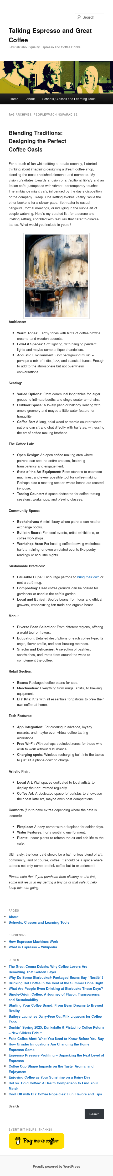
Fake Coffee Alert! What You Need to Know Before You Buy (56, 1038)
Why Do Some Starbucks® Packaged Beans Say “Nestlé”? (56, 977)
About (30, 98)
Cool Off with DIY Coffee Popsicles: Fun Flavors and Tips (55, 1093)
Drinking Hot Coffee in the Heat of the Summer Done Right (56, 982)
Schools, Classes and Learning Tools (68, 98)
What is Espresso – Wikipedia (33, 946)
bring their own (88, 576)
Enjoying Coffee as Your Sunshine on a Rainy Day (49, 1077)
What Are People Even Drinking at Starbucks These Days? (56, 988)
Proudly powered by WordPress (56, 1166)
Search (14, 1106)
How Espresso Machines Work (33, 941)
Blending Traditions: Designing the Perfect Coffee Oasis (37, 141)
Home (14, 98)
